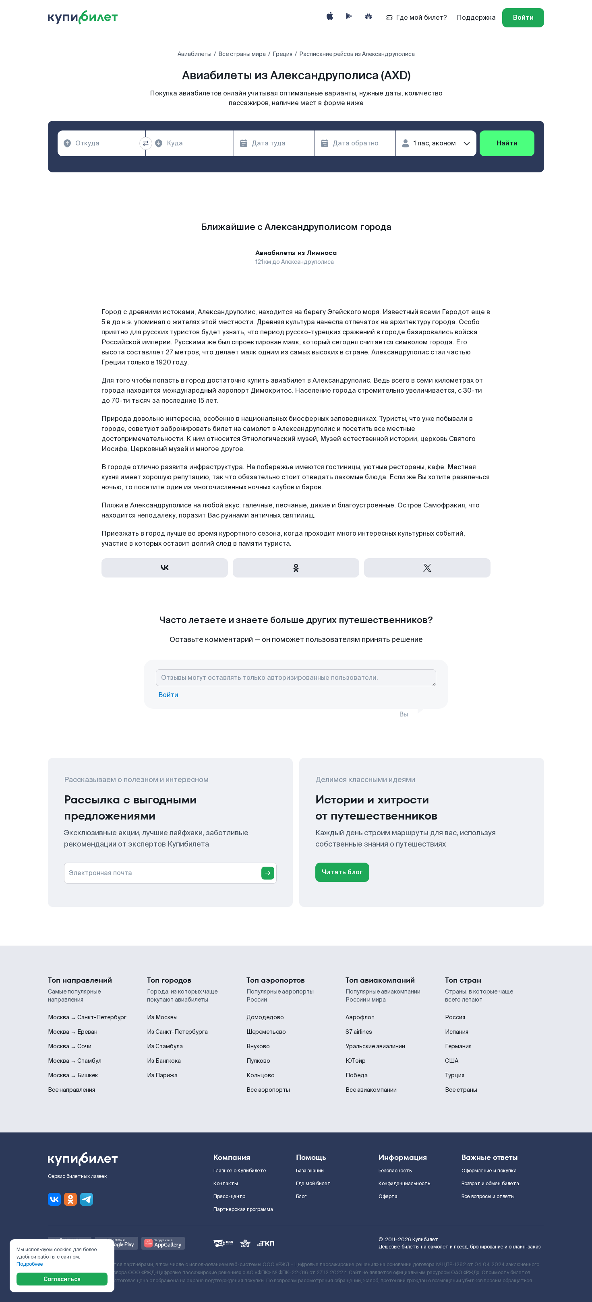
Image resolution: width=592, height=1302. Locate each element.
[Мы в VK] (54, 1199)
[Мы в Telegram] (86, 1199)
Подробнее (30, 1264)
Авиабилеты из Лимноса (296, 252)
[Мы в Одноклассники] (70, 1199)
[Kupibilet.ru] (86, 18)
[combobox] (101, 143)
